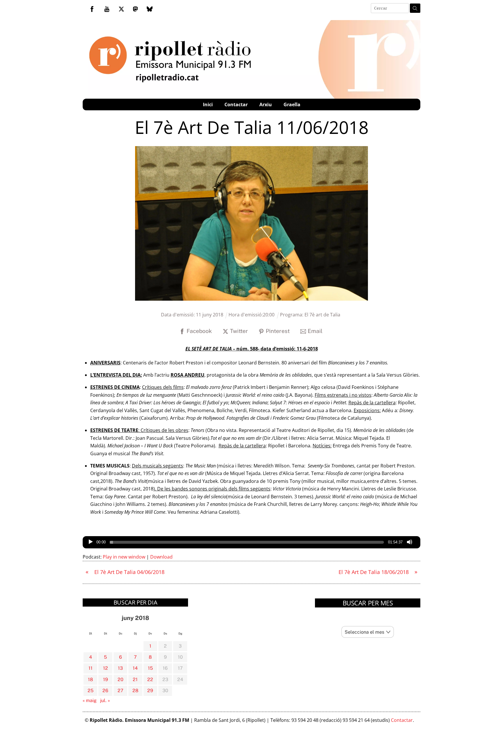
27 (120, 690)
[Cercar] (415, 8)
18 (90, 679)
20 (120, 679)
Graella (292, 104)
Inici (208, 104)
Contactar (236, 104)
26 (105, 690)
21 (135, 679)
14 (135, 668)
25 (90, 690)
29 (150, 690)
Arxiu (265, 104)
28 (135, 690)
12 (105, 668)
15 (150, 668)
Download (161, 557)
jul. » (105, 700)
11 (90, 668)
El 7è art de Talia (322, 314)
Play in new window (124, 557)
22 (150, 679)
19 (105, 679)
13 (120, 668)
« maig (90, 700)
